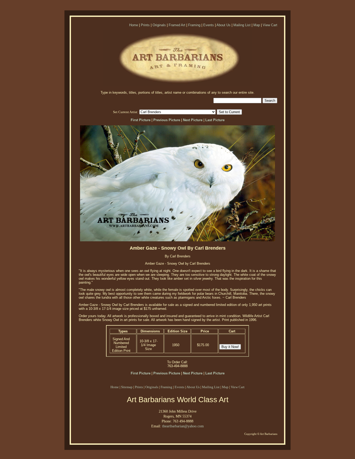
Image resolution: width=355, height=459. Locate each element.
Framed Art (177, 25)
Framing (194, 25)
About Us (223, 25)
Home (133, 25)
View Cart (270, 25)
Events (208, 25)
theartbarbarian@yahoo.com (183, 426)
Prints (145, 25)
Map (256, 25)
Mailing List (242, 25)
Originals (159, 25)
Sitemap (127, 387)
